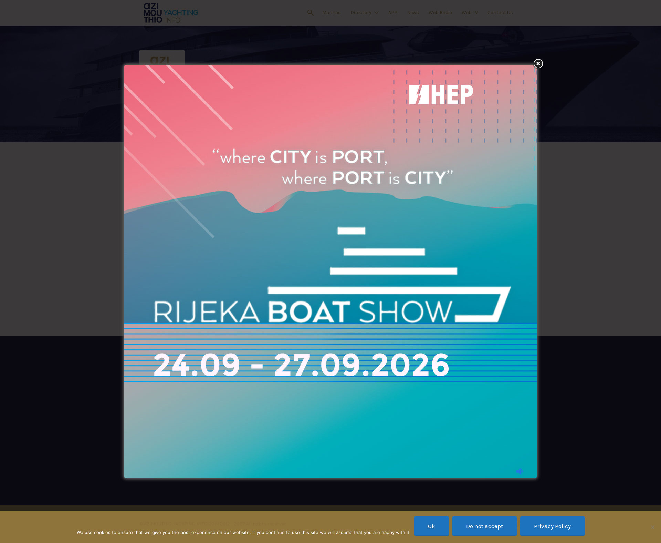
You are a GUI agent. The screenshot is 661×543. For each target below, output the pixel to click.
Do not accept (484, 526)
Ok (431, 526)
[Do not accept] (652, 527)
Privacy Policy (552, 526)
